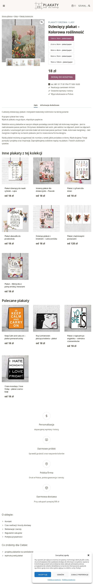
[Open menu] (4, 6)
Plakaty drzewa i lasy (61, 22)
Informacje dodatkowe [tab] (49, 105)
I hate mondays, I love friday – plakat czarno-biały (14, 389)
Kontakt (8, 521)
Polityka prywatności (54, 580)
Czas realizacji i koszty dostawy (18, 525)
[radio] (61, 38)
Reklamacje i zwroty (13, 529)
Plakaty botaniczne (26, 16)
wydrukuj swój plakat (14, 555)
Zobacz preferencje (79, 574)
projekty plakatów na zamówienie (19, 552)
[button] (88, 555)
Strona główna (7, 16)
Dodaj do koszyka (62, 77)
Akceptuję (42, 574)
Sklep (16, 16)
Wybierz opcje (11, 350)
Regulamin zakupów (13, 533)
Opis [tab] (36, 105)
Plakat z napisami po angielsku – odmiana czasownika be (76, 338)
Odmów (60, 574)
